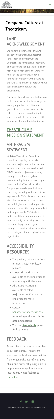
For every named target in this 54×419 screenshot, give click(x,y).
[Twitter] (26, 401)
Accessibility (29, 325)
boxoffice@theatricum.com (27, 311)
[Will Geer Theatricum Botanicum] (6, 4)
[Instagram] (32, 401)
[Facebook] (21, 401)
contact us (12, 377)
